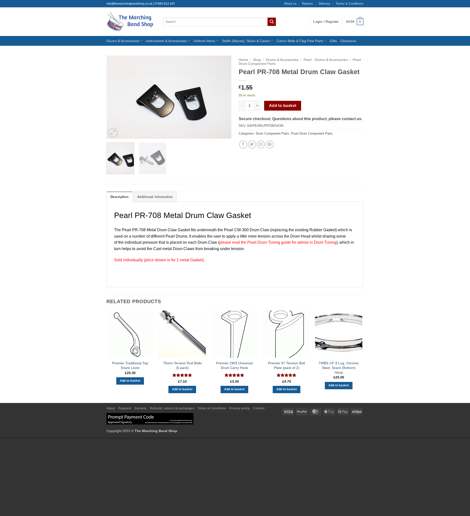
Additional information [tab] (155, 197)
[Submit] (272, 22)
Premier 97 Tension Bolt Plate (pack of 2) (286, 365)
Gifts (333, 41)
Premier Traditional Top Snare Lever (130, 365)
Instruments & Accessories (166, 41)
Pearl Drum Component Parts (312, 133)
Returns (307, 3)
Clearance (348, 41)
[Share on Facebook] (243, 144)
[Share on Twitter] (252, 144)
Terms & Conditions (350, 3)
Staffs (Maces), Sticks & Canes (246, 41)
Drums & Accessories (122, 41)
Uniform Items (204, 41)
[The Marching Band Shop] (130, 21)
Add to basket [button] (130, 380)
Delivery (324, 3)
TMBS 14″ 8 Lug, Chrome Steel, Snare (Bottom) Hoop (339, 367)
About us (290, 3)
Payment (124, 408)
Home (243, 60)
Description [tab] (119, 197)
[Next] (222, 97)
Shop (257, 60)
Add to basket (282, 105)
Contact (258, 408)
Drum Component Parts (272, 133)
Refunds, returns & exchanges (172, 408)
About (110, 408)
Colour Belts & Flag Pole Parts (299, 41)
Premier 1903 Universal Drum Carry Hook (234, 365)
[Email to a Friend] (261, 144)
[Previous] (115, 97)
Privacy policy (239, 408)
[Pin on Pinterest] (270, 144)
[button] (326, 21)
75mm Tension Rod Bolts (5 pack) (182, 365)
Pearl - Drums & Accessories (326, 60)
